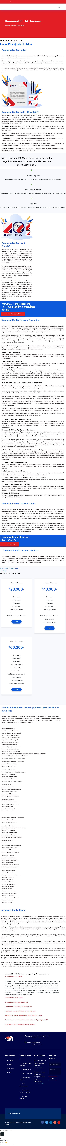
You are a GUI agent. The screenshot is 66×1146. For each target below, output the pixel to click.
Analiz (9, 1072)
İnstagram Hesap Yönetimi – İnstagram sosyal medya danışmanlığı (39, 1076)
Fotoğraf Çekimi (26, 1069)
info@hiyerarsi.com (37, 1044)
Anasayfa (7, 25)
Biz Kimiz (10, 1060)
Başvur (16, 622)
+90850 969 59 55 (36, 1042)
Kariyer (9, 1064)
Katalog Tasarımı (27, 1073)
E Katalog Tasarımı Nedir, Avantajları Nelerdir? (40, 1063)
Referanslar (10, 1068)
